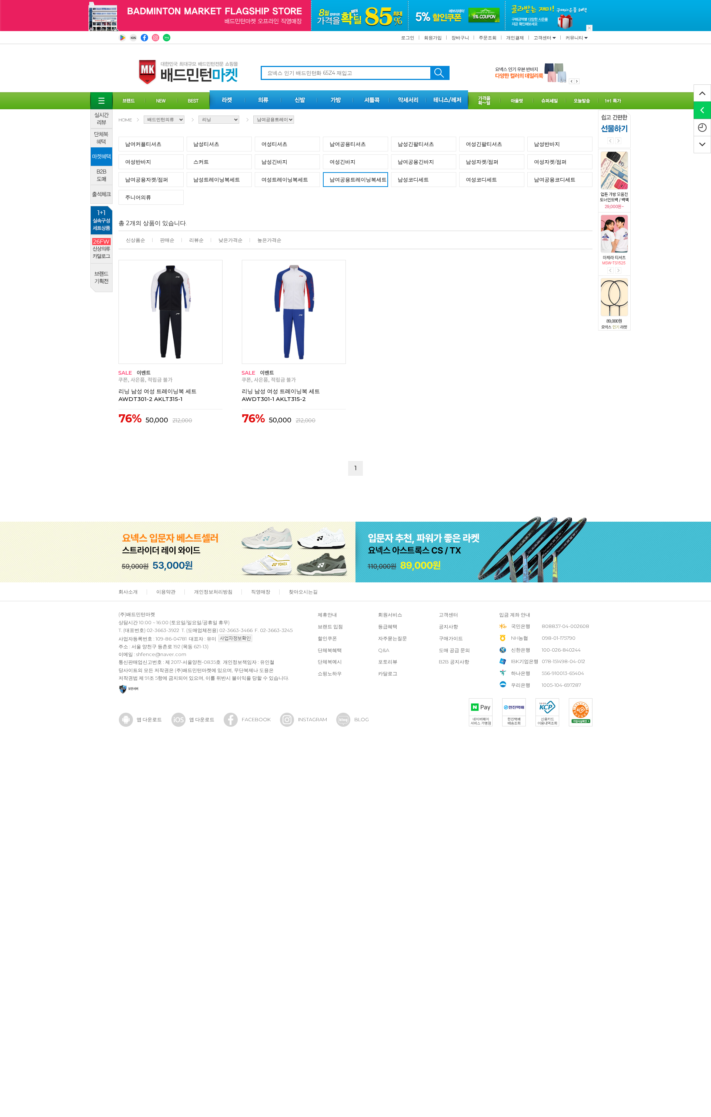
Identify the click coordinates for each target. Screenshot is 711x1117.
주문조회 (488, 37)
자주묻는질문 (392, 638)
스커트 (201, 161)
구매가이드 (451, 638)
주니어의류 (138, 197)
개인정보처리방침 (213, 592)
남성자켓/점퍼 (482, 161)
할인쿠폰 (327, 638)
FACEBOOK (256, 719)
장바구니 (460, 37)
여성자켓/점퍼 (550, 161)
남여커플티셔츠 (143, 144)
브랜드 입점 (330, 626)
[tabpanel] (537, 72)
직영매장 (260, 592)
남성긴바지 (274, 161)
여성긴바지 (343, 161)
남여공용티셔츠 (348, 144)
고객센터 (543, 37)
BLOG (361, 719)
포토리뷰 (387, 662)
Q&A (383, 650)
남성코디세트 (413, 179)
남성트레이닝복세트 (216, 179)
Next (618, 141)
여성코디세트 (481, 179)
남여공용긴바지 (416, 161)
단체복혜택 (330, 650)
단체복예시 (330, 662)
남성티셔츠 (206, 144)
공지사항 (448, 626)
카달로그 (387, 673)
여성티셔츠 (274, 144)
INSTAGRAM (312, 719)
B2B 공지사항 (454, 662)
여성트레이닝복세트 (284, 179)
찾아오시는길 (303, 592)
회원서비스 (390, 615)
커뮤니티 (574, 37)
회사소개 (128, 592)
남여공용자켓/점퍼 (146, 179)
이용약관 (166, 592)
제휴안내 (327, 615)
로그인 (407, 37)
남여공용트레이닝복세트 (358, 179)
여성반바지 (138, 161)
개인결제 (515, 37)
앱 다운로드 (149, 719)
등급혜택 (387, 626)
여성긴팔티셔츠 (484, 144)
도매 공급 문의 (454, 650)
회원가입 (433, 37)
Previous (610, 141)
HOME (125, 120)
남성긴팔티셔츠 (416, 144)
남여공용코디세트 (554, 179)
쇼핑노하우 (330, 673)
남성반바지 (547, 144)
